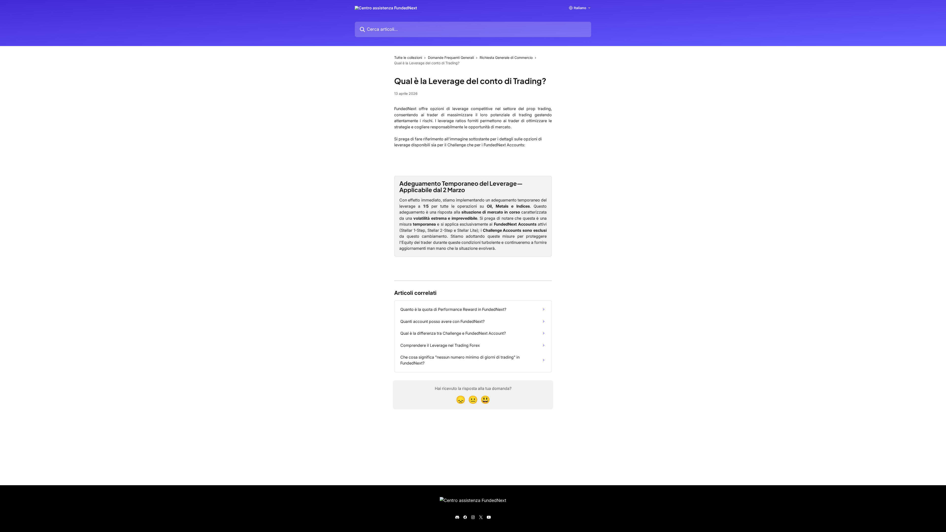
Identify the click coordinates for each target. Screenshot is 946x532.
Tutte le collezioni (408, 57)
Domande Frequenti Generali (451, 57)
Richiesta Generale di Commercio (506, 57)
